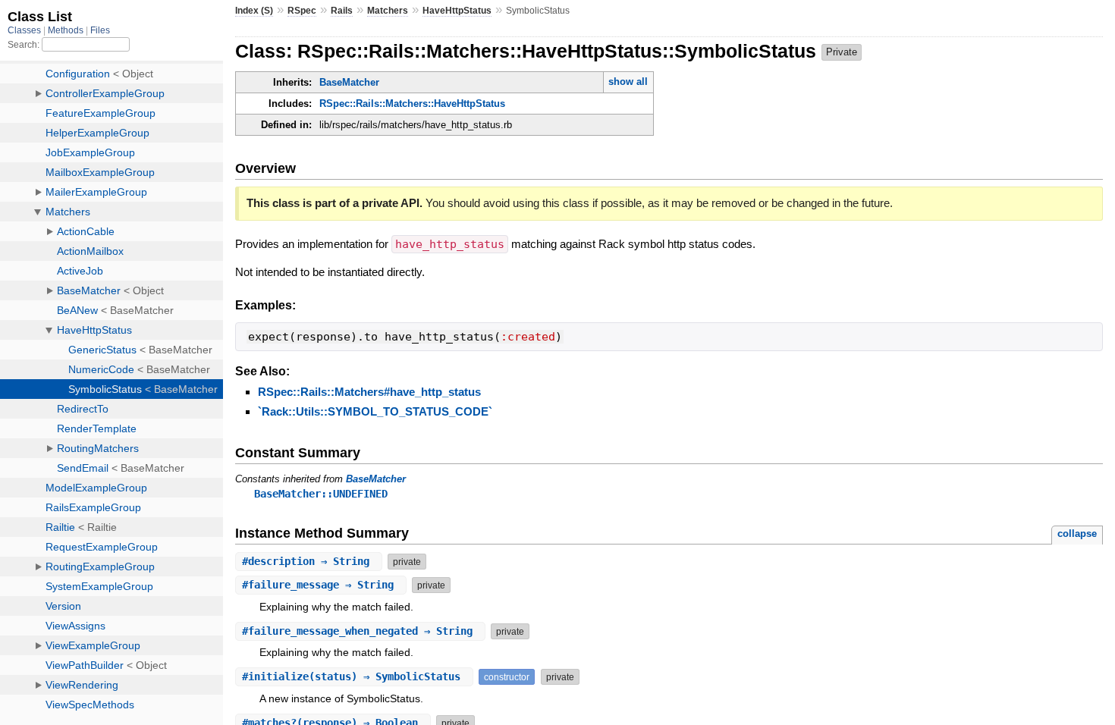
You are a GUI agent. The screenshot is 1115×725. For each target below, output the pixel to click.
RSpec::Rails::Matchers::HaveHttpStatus (412, 103)
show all (628, 81)
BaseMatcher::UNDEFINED (321, 494)
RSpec (301, 10)
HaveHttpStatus (457, 10)
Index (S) (254, 10)
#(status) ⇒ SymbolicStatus (354, 676)
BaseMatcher (349, 82)
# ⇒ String (308, 561)
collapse (1077, 533)
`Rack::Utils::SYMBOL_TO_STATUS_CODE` (375, 411)
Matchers (387, 10)
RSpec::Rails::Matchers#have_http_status (369, 391)
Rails (342, 10)
